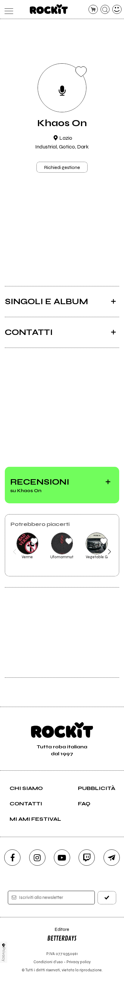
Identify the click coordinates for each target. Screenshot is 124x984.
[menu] (7, 9)
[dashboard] (117, 9)
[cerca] (105, 9)
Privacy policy (79, 962)
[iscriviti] (107, 897)
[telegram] (112, 857)
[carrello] (93, 9)
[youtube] (62, 857)
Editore (58, 932)
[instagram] (37, 857)
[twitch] (87, 857)
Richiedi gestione (62, 167)
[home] (49, 9)
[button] (15, 551)
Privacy (3, 954)
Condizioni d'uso (48, 962)
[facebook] (12, 857)
